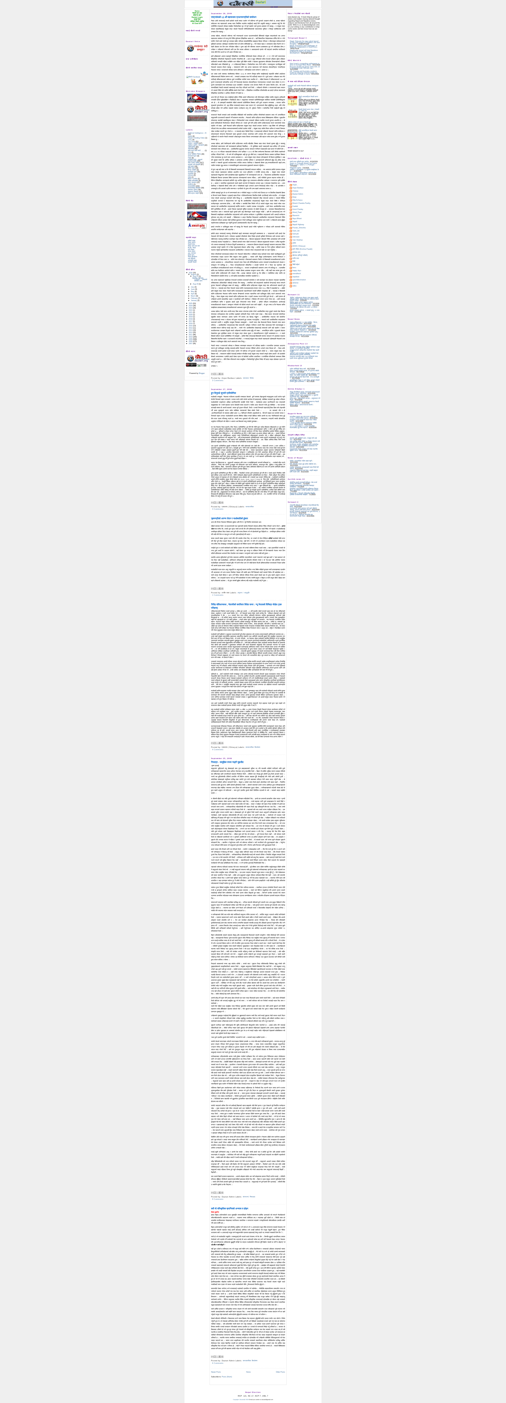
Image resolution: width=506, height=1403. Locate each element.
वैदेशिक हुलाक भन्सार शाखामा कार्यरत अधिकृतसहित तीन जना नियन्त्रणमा (301, 303)
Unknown (295, 237)
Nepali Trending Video (196, 138)
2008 (191, 341)
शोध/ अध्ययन (192, 182)
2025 (191, 303)
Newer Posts (216, 1372)
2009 (191, 339)
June (193, 289)
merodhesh (296, 274)
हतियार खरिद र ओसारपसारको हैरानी (301, 405)
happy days (296, 270)
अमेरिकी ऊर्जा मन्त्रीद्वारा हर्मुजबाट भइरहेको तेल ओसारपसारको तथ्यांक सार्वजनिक (304, 354)
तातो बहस (191, 166)
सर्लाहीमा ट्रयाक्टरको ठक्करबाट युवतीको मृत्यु (303, 332)
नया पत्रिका (191, 258)
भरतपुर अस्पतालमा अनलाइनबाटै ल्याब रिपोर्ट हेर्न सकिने (304, 467)
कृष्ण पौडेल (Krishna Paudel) (302, 249)
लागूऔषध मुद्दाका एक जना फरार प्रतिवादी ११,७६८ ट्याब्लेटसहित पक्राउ (302, 417)
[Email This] (212, 374)
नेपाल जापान (191, 242)
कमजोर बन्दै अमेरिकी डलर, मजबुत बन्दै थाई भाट (303, 438)
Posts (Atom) (227, 1377)
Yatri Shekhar (297, 240)
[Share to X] (217, 374)
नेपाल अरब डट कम (194, 246)
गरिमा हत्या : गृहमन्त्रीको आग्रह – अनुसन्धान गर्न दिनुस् (305, 399)
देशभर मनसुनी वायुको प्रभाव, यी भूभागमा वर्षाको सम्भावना (304, 371)
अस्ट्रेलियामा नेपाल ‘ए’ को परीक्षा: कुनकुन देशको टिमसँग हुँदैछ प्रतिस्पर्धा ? (305, 380)
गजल (189, 158)
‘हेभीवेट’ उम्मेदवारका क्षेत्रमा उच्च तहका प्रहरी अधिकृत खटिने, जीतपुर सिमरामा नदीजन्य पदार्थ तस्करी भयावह (304, 299)
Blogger (202, 373)
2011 (191, 335)
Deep (294, 197)
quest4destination (299, 280)
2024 (191, 306)
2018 (191, 319)
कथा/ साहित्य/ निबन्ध (194, 154)
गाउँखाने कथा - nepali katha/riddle (195, 160)
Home (248, 1372)
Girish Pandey (297, 209)
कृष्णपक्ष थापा (296, 252)
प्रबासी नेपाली (192, 262)
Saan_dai (296, 231)
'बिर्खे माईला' (296, 264)
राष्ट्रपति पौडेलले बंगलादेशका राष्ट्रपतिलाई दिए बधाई (304, 505)
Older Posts (280, 1372)
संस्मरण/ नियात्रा (193, 191)
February (194, 298)
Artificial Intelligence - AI (197, 133)
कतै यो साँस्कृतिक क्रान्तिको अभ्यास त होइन (229, 1208)
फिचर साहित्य (192, 170)
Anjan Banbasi (297, 188)
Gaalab (295, 206)
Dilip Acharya (297, 200)
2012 (191, 332)
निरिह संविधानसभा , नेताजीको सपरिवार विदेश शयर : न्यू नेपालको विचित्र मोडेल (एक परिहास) (246, 606)
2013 (191, 330)
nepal (190, 136)
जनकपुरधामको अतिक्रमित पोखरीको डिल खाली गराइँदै (304, 350)
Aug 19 (196, 284)
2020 (191, 315)
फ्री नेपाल (191, 250)
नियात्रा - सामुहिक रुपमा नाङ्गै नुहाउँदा (227, 762)
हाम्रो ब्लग (191, 255)
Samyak (295, 234)
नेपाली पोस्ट (191, 244)
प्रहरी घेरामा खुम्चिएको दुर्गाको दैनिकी (301, 358)
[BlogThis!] (214, 374)
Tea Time (191, 142)
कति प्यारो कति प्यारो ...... (196, 150)
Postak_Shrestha (299, 228)
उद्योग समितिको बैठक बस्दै (298, 369)
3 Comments (218, 380)
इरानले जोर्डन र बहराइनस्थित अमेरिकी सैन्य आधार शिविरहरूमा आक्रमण (303, 173)
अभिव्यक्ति (191, 149)
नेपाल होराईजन (192, 257)
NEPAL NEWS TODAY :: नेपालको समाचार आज (199, 279)
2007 (191, 343)
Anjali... (295, 185)
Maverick (295, 215)
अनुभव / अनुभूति (193, 143)
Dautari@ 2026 (244, 1399)
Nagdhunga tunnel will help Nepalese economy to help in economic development (304, 51)
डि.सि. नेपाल (192, 248)
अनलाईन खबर (192, 260)
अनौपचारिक (191, 147)
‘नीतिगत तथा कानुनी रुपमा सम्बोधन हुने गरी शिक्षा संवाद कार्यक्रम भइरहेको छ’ (305, 329)
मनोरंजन (190, 175)
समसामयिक (191, 186)
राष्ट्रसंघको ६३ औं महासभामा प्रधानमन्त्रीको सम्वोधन (233, 17)
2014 (191, 328)
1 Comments (218, 595)
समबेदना (190, 184)
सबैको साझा (191, 241)
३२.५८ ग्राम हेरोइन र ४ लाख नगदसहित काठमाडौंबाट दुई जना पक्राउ (302, 426)
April (193, 294)
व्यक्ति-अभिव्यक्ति (193, 181)
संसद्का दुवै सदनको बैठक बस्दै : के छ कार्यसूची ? (304, 377)
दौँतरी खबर (191, 168)
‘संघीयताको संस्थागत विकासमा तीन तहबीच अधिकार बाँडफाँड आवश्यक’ (303, 326)
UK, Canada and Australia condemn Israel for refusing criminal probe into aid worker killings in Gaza (304, 72)
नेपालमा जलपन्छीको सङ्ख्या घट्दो (300, 305)
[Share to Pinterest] (222, 374)
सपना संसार (191, 251)
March (193, 296)
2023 (191, 308)
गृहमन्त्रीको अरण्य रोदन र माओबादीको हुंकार (229, 518)
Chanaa (295, 191)
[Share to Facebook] (219, 374)
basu (294, 267)
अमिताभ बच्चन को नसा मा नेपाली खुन (299, 122)
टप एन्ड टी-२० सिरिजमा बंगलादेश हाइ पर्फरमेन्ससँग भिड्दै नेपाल (301, 515)
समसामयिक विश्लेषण (194, 188)
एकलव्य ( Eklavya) (298, 246)
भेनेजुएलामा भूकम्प (295, 168)
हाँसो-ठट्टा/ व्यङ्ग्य (193, 193)
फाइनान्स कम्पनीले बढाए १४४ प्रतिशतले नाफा (304, 356)
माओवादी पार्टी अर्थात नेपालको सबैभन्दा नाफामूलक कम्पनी (303, 86)
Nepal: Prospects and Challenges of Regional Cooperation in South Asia (303, 46)
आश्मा (294, 243)
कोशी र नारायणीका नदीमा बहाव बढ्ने (301, 461)
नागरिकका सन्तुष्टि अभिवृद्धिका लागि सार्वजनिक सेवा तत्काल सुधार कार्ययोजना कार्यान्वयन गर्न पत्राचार (304, 445)
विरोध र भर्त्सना (192, 179)
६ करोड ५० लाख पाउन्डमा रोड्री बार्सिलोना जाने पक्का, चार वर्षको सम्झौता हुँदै (304, 374)
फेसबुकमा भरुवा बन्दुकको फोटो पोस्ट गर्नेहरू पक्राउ (303, 420)
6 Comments (218, 1363)
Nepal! (294, 221)
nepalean (295, 277)
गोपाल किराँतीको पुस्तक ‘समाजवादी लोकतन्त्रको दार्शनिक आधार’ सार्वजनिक (305, 392)
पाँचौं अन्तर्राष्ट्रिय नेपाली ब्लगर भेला (308, 131)
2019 (191, 317)
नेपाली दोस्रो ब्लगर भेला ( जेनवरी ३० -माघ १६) (309, 110)
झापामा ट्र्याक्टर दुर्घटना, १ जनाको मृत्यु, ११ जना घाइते (304, 311)
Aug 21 (196, 276)
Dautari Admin (297, 194)
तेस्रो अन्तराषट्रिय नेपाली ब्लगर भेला (308, 97)
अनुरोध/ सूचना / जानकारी (196, 145)
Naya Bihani (297, 218)
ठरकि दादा (295, 258)
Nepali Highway (298, 225)
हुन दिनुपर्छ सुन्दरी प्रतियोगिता (223, 393)
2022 (191, 310)
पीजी (293, 261)
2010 (191, 337)
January (194, 300)
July (192, 287)
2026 (191, 273)
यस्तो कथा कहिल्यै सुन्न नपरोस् (299, 162)
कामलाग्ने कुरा (192, 156)
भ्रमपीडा (190, 173)
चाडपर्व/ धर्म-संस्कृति (194, 164)
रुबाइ (189, 177)
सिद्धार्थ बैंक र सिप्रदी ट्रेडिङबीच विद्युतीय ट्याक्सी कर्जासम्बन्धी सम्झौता (302, 494)
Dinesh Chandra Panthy (301, 203)
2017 (191, 321)
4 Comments (218, 750)
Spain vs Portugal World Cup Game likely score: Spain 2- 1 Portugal (303, 164)
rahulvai (295, 283)
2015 (191, 326)
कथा (189, 152)
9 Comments (218, 1199)
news (190, 140)
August (194, 274)
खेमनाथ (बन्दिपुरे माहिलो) (300, 255)
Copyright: (236, 1399)
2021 (191, 312)
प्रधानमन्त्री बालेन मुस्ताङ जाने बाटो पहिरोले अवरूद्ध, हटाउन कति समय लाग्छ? (303, 509)
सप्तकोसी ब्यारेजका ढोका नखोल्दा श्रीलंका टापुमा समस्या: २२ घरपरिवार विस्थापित (305, 347)
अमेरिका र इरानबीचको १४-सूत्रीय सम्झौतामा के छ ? (304, 170)
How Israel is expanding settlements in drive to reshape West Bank (304, 64)
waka (294, 286)
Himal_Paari (297, 212)
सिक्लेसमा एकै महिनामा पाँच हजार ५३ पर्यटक (303, 307)
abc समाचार (192, 253)
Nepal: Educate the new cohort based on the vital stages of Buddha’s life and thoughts (305, 42)
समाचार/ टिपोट (192, 190)
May (193, 291)
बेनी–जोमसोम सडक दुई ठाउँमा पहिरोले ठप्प (303, 464)
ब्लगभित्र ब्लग (192, 172)
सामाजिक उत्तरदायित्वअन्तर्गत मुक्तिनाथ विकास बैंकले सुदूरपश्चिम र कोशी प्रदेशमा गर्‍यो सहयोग (304, 489)
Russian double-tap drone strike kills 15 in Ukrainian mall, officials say (305, 67)
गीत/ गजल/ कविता (193, 163)
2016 (191, 323)
